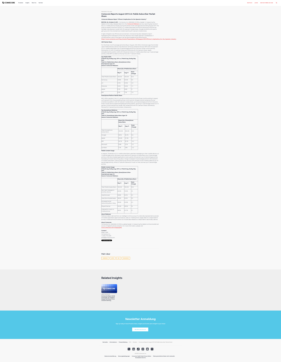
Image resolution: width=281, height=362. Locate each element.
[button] (249, 3)
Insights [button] (27, 2)
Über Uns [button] (34, 2)
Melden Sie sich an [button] (140, 329)
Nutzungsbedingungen (124, 356)
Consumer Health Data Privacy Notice (141, 356)
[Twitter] (129, 349)
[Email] (152, 349)
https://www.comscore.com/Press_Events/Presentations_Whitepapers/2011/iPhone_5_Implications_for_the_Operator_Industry (138, 39)
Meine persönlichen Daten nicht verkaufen (164, 356)
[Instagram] (143, 349)
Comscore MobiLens (133, 24)
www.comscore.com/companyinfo (111, 227)
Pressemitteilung (106, 11)
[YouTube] (147, 349)
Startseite (105, 342)
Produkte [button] (20, 2)
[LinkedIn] (133, 349)
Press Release (105, 294)
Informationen (113, 342)
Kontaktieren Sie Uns (140, 357)
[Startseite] (8, 3)
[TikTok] (138, 349)
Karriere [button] (41, 2)
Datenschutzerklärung (110, 356)
